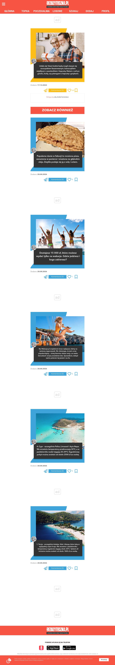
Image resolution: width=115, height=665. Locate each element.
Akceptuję (104, 659)
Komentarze (57, 90)
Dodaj (90, 11)
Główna (9, 11)
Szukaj (73, 11)
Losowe (57, 11)
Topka (25, 11)
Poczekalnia (41, 11)
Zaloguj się (50, 97)
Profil (106, 11)
